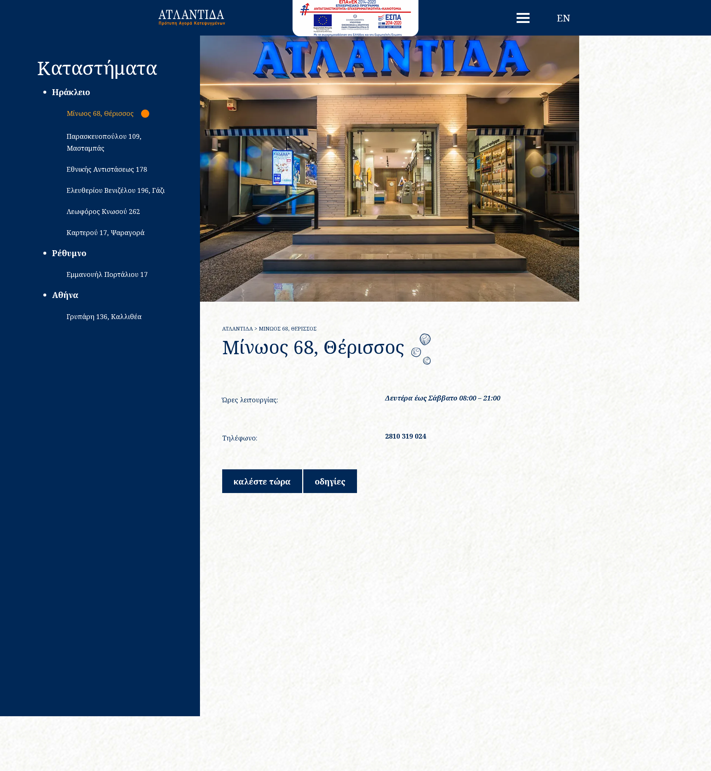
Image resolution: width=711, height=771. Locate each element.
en (563, 17)
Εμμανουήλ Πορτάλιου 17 (107, 274)
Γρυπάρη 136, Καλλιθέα (104, 316)
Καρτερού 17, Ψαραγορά (105, 232)
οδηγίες (330, 481)
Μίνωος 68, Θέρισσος (100, 113)
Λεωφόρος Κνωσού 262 (103, 211)
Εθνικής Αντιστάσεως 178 (107, 169)
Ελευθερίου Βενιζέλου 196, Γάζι (116, 190)
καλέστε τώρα (262, 481)
